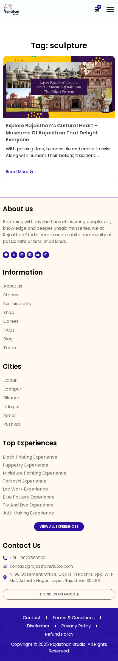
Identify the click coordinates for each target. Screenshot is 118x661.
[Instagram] (22, 254)
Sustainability (17, 303)
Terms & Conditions (73, 617)
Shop (8, 312)
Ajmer (9, 415)
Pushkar (12, 424)
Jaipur (10, 380)
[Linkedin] (30, 254)
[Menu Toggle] (110, 9)
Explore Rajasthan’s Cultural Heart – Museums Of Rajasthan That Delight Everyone (52, 132)
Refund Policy (59, 634)
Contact (32, 617)
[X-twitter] (14, 254)
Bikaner (11, 398)
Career (11, 321)
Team (9, 348)
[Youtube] (38, 254)
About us (12, 286)
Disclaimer (38, 626)
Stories (10, 295)
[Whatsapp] (46, 254)
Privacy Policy (76, 626)
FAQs (9, 330)
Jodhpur (12, 389)
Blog (8, 339)
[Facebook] (6, 254)
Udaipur (11, 406)
